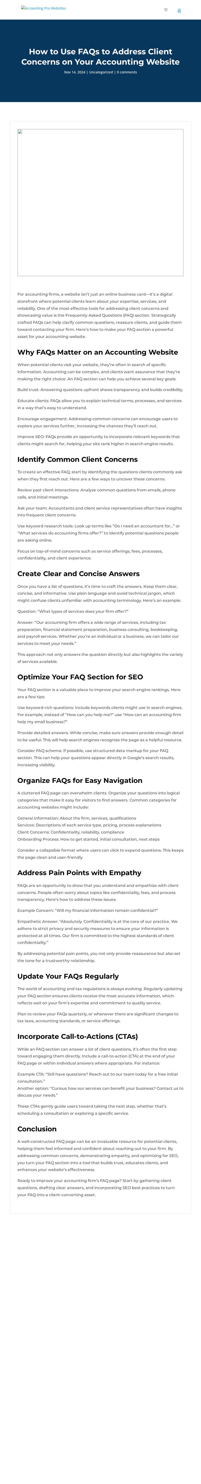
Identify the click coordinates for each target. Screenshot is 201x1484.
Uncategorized (101, 72)
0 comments (127, 72)
